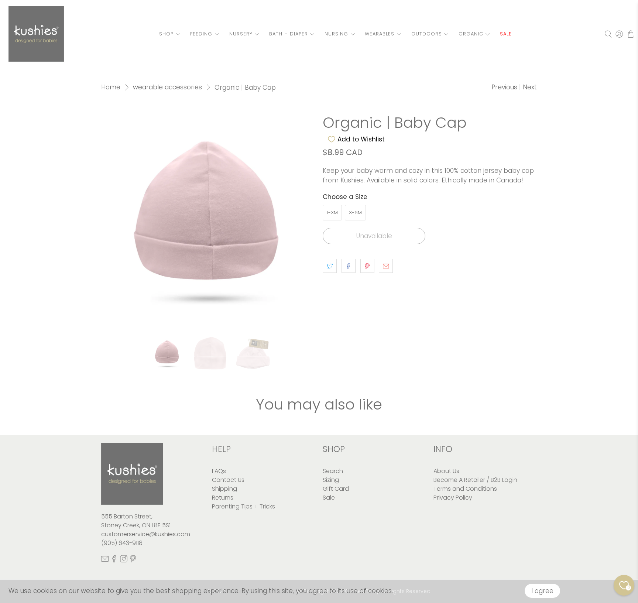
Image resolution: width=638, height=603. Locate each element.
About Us (446, 471)
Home (110, 87)
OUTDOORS (426, 33)
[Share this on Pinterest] (367, 266)
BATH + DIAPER (288, 33)
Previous (504, 87)
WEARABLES (379, 33)
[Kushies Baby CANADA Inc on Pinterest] (133, 560)
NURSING (336, 33)
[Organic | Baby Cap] (208, 221)
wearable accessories (167, 87)
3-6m (355, 212)
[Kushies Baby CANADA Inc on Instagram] (123, 560)
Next (530, 87)
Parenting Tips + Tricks (243, 506)
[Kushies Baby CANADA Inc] (36, 34)
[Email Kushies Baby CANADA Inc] (105, 560)
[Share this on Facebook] (349, 266)
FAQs (219, 471)
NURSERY (241, 33)
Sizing (331, 480)
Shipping (224, 488)
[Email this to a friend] (386, 266)
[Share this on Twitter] (330, 266)
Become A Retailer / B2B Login (475, 480)
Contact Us (228, 480)
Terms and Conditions (465, 488)
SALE (506, 33)
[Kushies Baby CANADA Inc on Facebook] (114, 560)
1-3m (332, 212)
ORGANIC (471, 33)
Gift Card (336, 488)
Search (333, 471)
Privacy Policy (452, 497)
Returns (222, 497)
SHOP (166, 33)
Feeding (201, 33)
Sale (329, 497)
